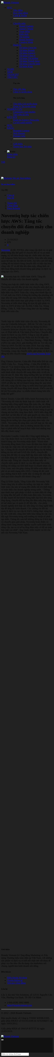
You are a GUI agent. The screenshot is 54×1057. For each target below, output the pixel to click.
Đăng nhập (12, 154)
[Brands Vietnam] (10, 2)
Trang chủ (12, 203)
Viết (3, 162)
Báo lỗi (10, 198)
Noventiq (5, 250)
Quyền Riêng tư (14, 980)
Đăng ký (11, 157)
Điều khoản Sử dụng (17, 977)
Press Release (13, 208)
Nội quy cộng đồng (16, 983)
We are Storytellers (8, 184)
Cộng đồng (12, 205)
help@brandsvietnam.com (19, 1005)
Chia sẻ (10, 195)
